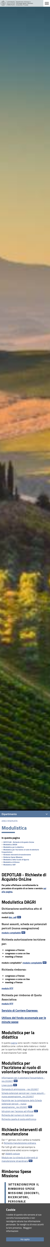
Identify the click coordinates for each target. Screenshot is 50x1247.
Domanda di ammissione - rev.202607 (20, 1089)
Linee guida (7, 1085)
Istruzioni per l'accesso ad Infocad (17, 1111)
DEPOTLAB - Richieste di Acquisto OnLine (18, 842)
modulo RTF (7, 988)
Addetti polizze (12, 1153)
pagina (14, 1042)
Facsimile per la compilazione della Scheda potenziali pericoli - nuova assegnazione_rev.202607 (22, 1104)
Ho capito (25, 1239)
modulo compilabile (11, 932)
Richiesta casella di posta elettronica (19, 1119)
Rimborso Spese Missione (13, 857)
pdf (15, 917)
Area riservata (10, 820)
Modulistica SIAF (9, 864)
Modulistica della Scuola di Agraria (16, 859)
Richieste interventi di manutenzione (17, 854)
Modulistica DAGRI (10, 844)
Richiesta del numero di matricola (17, 1115)
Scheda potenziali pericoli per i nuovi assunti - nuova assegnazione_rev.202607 (23, 1095)
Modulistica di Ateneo (11, 862)
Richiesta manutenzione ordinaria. (20, 1143)
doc (10, 917)
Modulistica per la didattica (13, 847)
